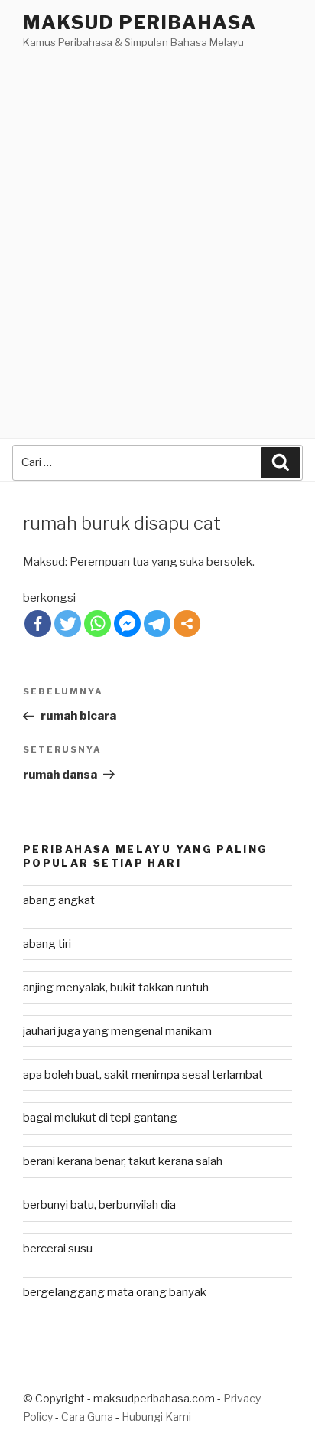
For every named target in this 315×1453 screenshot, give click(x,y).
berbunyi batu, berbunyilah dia (99, 1205)
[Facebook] (37, 623)
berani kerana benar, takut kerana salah (122, 1161)
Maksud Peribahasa (140, 22)
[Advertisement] (157, 216)
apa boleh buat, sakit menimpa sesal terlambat (143, 1075)
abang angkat (59, 900)
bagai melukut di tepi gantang (100, 1118)
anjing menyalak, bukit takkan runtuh (116, 987)
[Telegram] (157, 623)
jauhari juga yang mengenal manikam (117, 1031)
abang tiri (47, 944)
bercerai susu (58, 1248)
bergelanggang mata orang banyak (114, 1292)
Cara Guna (88, 1416)
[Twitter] (67, 623)
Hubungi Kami (156, 1416)
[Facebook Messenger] (127, 623)
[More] (187, 623)
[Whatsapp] (97, 623)
